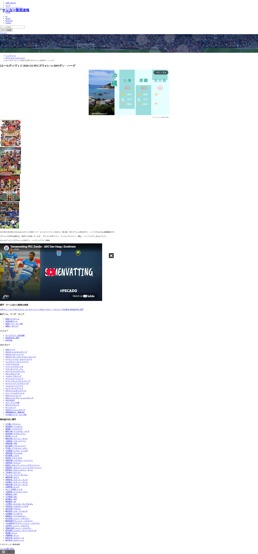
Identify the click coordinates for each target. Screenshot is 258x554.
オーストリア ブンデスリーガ (16, 383)
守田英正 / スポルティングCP (16, 506)
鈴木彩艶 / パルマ (12, 455)
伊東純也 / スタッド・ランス (16, 480)
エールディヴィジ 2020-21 (35, 309)
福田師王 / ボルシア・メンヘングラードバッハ (23, 468)
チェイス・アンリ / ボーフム (16, 475)
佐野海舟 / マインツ (13, 463)
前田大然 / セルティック (14, 538)
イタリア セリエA (12, 364)
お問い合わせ (10, 3)
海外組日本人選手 (77, 309)
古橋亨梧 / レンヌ (12, 487)
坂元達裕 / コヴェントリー (15, 446)
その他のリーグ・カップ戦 (15, 415)
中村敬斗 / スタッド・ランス (16, 482)
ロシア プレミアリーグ (14, 388)
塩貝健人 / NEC (11, 499)
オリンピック (10, 407)
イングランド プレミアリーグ (16, 362)
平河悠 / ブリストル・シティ (16, 448)
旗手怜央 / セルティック (14, 540)
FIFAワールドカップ (13, 396)
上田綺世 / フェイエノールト (16, 492)
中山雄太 (65, 309)
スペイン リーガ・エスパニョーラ (18, 359)
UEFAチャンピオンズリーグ (16, 352)
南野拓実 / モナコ (12, 477)
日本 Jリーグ (10, 350)
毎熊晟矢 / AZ (10, 501)
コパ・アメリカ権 (12, 403)
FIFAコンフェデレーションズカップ (19, 398)
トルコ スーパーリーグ (14, 386)
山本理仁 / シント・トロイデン (17, 526)
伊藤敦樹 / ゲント (12, 535)
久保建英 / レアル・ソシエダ (16, 451)
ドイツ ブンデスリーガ (14, 366)
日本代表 (8, 340)
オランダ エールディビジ (15, 371)
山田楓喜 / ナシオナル (13, 514)
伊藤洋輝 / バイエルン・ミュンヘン (19, 460)
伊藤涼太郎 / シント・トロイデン (18, 528)
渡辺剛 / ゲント (11, 533)
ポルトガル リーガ (12, 374)
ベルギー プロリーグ (13, 376)
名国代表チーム (11, 321)
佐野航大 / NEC (11, 494)
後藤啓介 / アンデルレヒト (15, 516)
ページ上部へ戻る (7, 549)
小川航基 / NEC (11, 497)
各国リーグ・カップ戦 (14, 324)
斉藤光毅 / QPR (11, 443)
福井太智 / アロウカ (13, 509)
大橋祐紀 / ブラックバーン (15, 441)
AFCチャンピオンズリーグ (15, 391)
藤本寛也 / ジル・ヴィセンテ (16, 511)
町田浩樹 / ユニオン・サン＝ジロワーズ (20, 531)
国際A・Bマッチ (11, 326)
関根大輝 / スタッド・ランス (16, 485)
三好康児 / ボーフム (13, 472)
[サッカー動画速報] (14, 10)
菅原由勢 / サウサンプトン (15, 434)
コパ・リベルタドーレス (15, 393)
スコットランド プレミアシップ (17, 381)
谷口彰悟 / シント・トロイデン (17, 518)
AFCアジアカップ (12, 405)
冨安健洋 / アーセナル (13, 426)
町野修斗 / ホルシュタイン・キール (19, 470)
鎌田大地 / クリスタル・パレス (17, 431)
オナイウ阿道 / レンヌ (13, 489)
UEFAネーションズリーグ (15, 410)
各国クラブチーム (12, 319)
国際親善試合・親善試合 (15, 412)
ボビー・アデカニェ (54, 309)
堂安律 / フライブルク (13, 458)
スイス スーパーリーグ (14, 379)
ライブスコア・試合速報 (15, 335)
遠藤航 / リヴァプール (13, 429)
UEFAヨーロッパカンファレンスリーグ (20, 357)
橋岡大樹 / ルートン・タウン (16, 439)
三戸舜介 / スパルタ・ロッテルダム (19, 504)
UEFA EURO (10, 400)
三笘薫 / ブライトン (13, 424)
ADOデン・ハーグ (7, 309)
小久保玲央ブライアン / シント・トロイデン (22, 523)
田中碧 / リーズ (11, 436)
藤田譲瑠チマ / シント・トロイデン (19, 521)
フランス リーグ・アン (14, 369)
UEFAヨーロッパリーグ (14, 354)
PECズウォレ (20, 309)
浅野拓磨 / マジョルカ (13, 453)
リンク (8, 5)
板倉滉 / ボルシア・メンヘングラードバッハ (22, 465)
